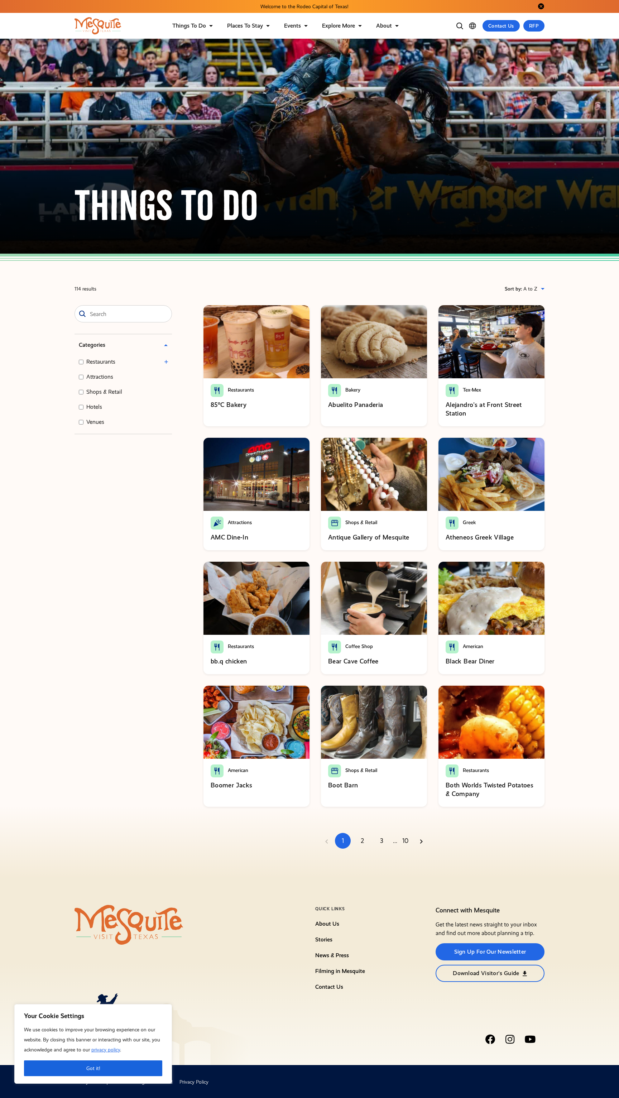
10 (405, 840)
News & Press (332, 955)
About (384, 25)
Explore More (338, 25)
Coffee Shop (358, 646)
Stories (323, 939)
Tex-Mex (471, 390)
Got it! (93, 1068)
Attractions (99, 376)
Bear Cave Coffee (353, 661)
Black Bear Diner (470, 661)
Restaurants (100, 361)
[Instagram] (510, 1039)
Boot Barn (343, 785)
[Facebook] (490, 1039)
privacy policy (105, 1050)
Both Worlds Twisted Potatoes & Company (489, 789)
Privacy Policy (193, 1082)
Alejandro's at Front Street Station (484, 409)
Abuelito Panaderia (355, 404)
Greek (468, 522)
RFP (534, 26)
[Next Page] (421, 840)
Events (292, 25)
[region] (93, 1044)
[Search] (459, 26)
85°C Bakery (228, 404)
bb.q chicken (229, 661)
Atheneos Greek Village (480, 537)
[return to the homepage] (129, 924)
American (472, 646)
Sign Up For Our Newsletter (490, 951)
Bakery (352, 390)
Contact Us (501, 26)
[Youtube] (530, 1039)
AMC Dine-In (229, 537)
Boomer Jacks (231, 785)
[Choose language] (472, 26)
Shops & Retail (104, 391)
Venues (95, 421)
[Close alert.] (540, 6)
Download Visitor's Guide (486, 973)
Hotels (94, 406)
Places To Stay (245, 25)
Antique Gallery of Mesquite (368, 537)
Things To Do (189, 25)
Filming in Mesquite (340, 971)
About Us (327, 923)
